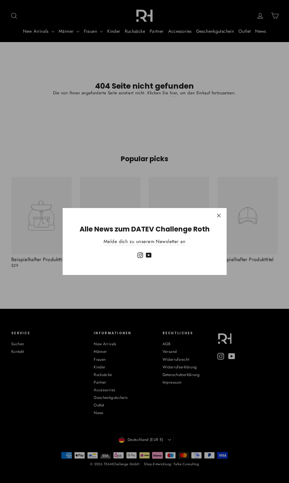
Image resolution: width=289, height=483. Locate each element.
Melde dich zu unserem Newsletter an (144, 241)
